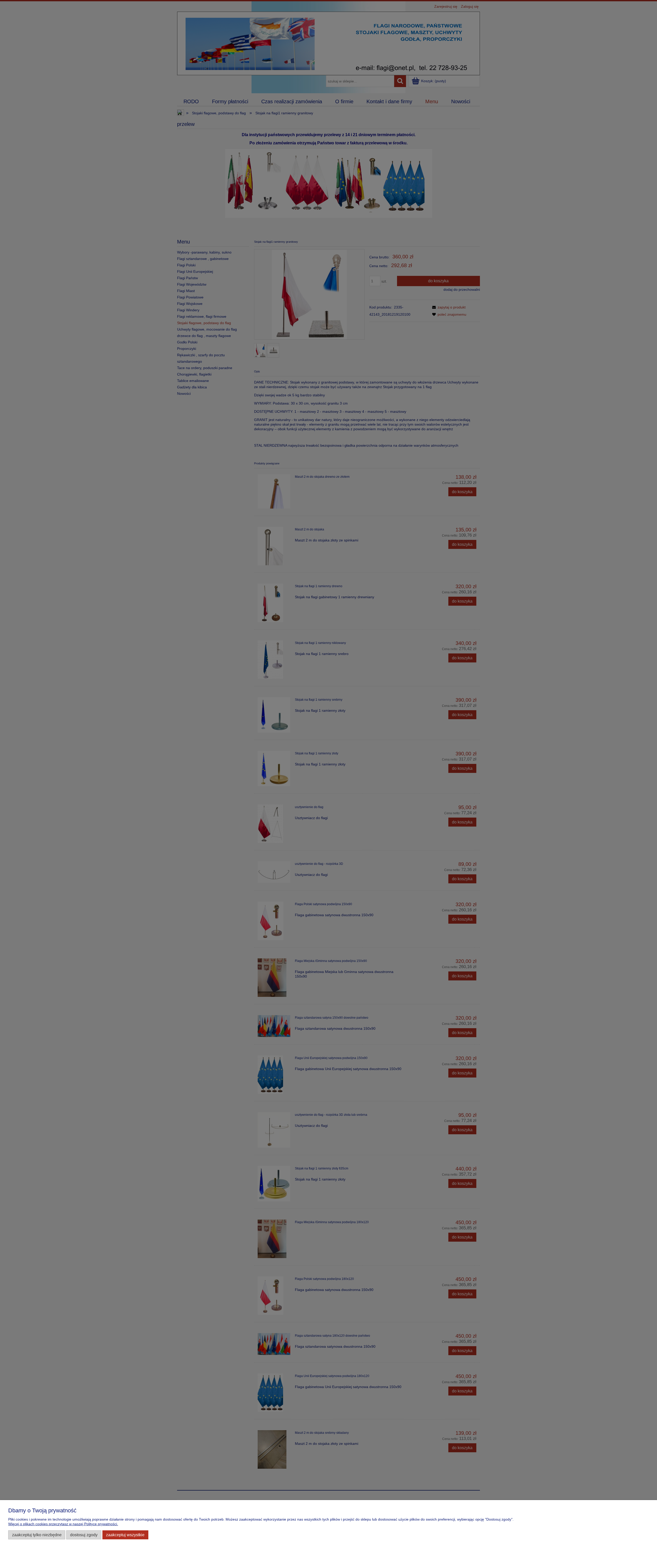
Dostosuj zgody (84, 1534)
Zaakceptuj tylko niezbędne (37, 1534)
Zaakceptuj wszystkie (125, 1534)
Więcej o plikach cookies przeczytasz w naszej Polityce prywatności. (63, 1524)
